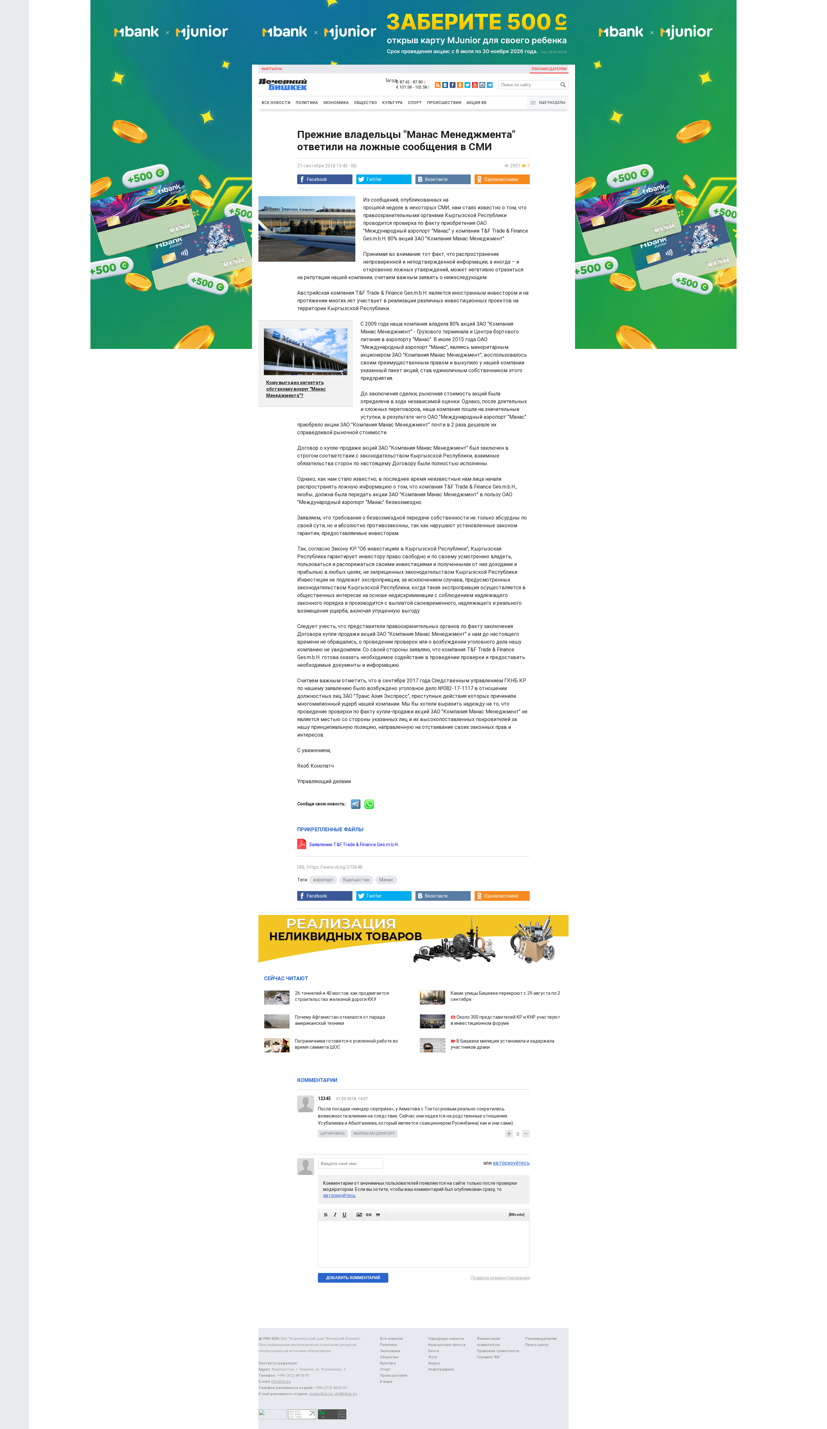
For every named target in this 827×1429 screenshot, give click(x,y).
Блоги (433, 1351)
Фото (432, 1357)
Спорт (415, 102)
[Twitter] (467, 85)
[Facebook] (452, 85)
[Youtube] (475, 85)
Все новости (276, 102)
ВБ (354, 165)
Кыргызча (272, 69)
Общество (365, 102)
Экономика (336, 102)
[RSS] (438, 85)
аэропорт (323, 879)
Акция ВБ (476, 102)
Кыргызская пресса (447, 1345)
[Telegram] (490, 85)
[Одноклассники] (460, 85)
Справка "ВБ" (489, 1357)
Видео (434, 1363)
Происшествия (444, 102)
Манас (386, 879)
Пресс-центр (537, 1345)
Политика (307, 102)
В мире (386, 1382)
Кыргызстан (356, 879)
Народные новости (446, 1339)
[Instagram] (482, 85)
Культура (392, 102)
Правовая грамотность (498, 1351)
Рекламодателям (549, 69)
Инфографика (441, 1369)
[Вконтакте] (445, 85)
